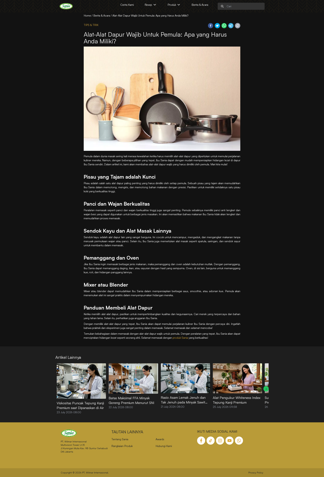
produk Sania (180, 337)
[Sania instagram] (220, 441)
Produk (172, 4)
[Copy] (237, 25)
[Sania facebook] (201, 441)
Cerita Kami (127, 4)
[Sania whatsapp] (239, 441)
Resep (148, 4)
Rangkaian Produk (122, 446)
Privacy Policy (255, 472)
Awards (160, 439)
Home (87, 15)
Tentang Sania (119, 439)
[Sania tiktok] (211, 441)
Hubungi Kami (164, 446)
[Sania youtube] (229, 441)
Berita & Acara (200, 4)
